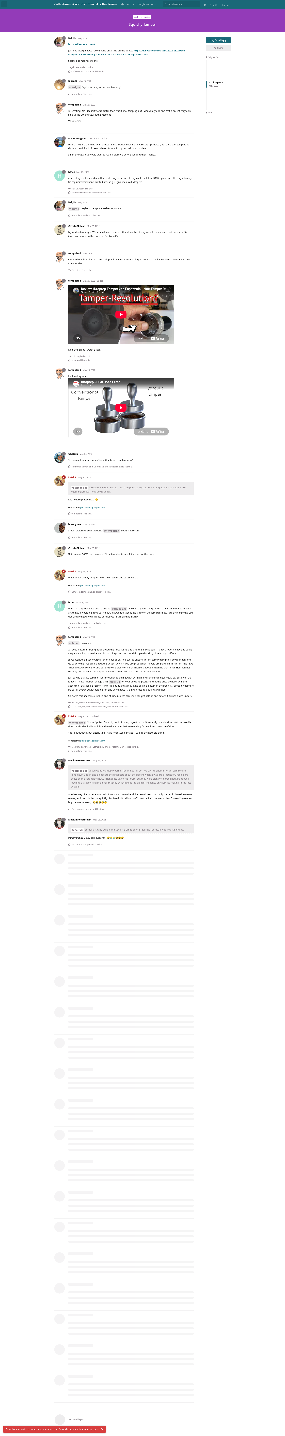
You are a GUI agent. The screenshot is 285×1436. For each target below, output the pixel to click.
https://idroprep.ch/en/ (81, 44)
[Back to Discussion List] (4, 4)
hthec (75, 208)
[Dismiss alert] (102, 1429)
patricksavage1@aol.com (92, 507)
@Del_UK (115, 681)
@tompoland (111, 530)
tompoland (81, 487)
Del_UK (76, 87)
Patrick (79, 830)
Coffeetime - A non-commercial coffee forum (85, 4)
